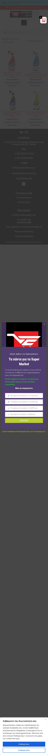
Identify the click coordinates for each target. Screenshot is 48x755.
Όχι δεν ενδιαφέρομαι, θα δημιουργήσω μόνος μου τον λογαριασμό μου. (24, 431)
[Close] (45, 719)
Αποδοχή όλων (24, 744)
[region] (24, 736)
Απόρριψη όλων (24, 750)
